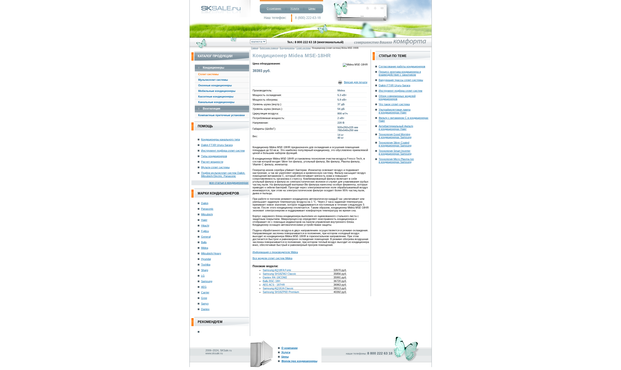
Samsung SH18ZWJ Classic (279, 273)
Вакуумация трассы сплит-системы (401, 80)
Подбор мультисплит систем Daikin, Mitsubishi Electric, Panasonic (223, 174)
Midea (204, 247)
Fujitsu (205, 231)
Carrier (205, 292)
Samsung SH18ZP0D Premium (281, 291)
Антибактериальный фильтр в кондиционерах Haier (396, 127)
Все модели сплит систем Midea (272, 258)
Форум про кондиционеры (299, 361)
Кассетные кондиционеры (215, 96)
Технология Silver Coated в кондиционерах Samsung (395, 144)
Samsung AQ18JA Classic (278, 288)
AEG (204, 286)
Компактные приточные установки (221, 115)
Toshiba (205, 264)
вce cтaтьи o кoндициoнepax (228, 183)
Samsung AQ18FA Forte (277, 270)
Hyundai (206, 258)
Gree (204, 298)
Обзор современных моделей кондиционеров (397, 97)
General (206, 236)
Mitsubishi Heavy (211, 253)
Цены (285, 356)
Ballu (204, 242)
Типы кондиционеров (214, 156)
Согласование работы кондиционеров (402, 66)
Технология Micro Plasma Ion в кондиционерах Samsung (396, 160)
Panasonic (207, 208)
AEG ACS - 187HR (274, 284)
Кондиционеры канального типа (220, 139)
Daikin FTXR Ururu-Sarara (217, 145)
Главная (254, 48)
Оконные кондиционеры (215, 85)
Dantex (205, 309)
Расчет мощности (212, 161)
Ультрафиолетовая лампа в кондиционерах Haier (394, 111)
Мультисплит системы (213, 79)
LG (203, 275)
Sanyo (205, 303)
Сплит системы (208, 74)
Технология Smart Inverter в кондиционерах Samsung (395, 152)
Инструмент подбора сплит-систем (223, 150)
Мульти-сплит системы (215, 167)
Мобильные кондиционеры (216, 90)
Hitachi (205, 225)
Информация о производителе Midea (275, 252)
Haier (204, 219)
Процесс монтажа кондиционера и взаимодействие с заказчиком (400, 73)
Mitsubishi (207, 214)
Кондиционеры (287, 48)
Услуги (285, 352)
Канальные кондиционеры (216, 102)
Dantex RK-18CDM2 (275, 277)
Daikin (204, 203)
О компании (289, 347)
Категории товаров (269, 48)
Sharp (204, 270)
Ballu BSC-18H (271, 281)
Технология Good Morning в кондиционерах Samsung (395, 136)
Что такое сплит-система (394, 104)
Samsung (206, 281)
